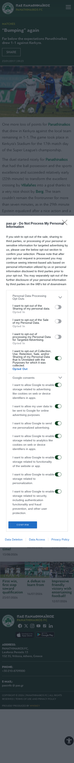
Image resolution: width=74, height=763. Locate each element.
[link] (66, 224)
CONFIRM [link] (23, 525)
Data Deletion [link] (14, 539)
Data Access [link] (37, 539)
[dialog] (37, 381)
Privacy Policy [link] (60, 539)
